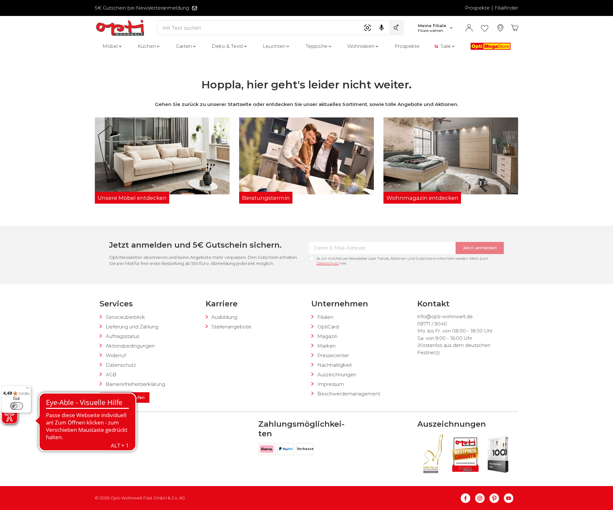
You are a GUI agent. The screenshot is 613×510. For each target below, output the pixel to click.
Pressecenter (333, 355)
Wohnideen (361, 46)
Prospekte (477, 8)
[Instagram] (482, 498)
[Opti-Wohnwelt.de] (120, 27)
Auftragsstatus (122, 336)
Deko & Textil (227, 46)
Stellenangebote (231, 327)
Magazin (327, 336)
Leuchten (274, 46)
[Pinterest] (496, 498)
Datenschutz (327, 263)
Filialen (325, 317)
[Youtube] (508, 498)
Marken (326, 346)
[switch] (16, 406)
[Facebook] (468, 498)
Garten (184, 46)
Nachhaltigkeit (334, 365)
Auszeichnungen (336, 374)
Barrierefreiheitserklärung (135, 384)
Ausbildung (224, 317)
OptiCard (328, 327)
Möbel (110, 46)
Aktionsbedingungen (130, 346)
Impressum (330, 384)
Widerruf (116, 355)
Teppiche (317, 46)
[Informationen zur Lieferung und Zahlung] (109, 440)
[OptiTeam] (127, 440)
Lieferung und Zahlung (132, 327)
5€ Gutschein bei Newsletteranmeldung (142, 8)
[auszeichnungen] (432, 453)
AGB (111, 374)
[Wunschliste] (484, 28)
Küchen (147, 46)
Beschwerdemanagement (348, 394)
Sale (446, 46)
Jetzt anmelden (480, 247)
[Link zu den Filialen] (500, 28)
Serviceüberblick (125, 317)
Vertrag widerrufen (124, 397)
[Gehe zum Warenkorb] (514, 28)
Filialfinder (506, 8)
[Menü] (27, 389)
